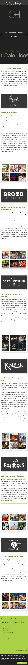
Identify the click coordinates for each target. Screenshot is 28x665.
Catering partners (7, 634)
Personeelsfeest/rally (8, 632)
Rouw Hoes (5, 630)
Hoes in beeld (6, 639)
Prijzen (4, 641)
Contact (5, 643)
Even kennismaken (7, 636)
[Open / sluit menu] (26, 2)
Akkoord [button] (22, 662)
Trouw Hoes (6, 628)
